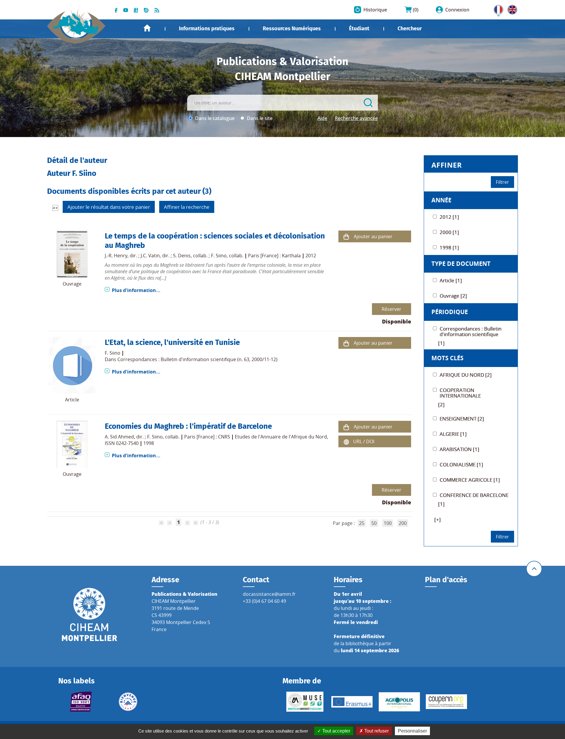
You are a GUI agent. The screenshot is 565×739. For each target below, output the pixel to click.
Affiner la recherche (187, 206)
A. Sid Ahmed (119, 436)
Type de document (461, 264)
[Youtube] (125, 9)
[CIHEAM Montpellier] (89, 614)
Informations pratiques (207, 28)
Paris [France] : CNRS (207, 436)
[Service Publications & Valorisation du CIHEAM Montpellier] (76, 23)
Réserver (391, 309)
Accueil (147, 28)
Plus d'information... (136, 290)
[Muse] (304, 702)
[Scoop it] (136, 9)
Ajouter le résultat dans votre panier (108, 206)
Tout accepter (335, 730)
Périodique (449, 312)
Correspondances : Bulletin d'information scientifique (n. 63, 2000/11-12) (197, 359)
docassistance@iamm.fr (269, 594)
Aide (322, 118)
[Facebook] (116, 9)
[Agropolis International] (399, 701)
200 (403, 523)
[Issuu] (146, 9)
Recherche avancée (356, 118)
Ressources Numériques (292, 28)
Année (441, 200)
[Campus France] (128, 702)
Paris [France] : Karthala (274, 255)
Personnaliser (412, 730)
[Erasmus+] (352, 702)
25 (361, 523)
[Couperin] (446, 701)
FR (496, 8)
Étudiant (359, 28)
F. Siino (219, 255)
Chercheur (410, 28)
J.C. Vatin (150, 255)
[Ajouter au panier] (346, 236)
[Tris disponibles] (55, 207)
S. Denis (182, 255)
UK (511, 8)
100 (388, 523)
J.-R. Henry (116, 255)
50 (374, 523)
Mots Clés (447, 358)
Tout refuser (376, 730)
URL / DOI (363, 441)
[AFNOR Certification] (80, 702)
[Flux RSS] (156, 9)
